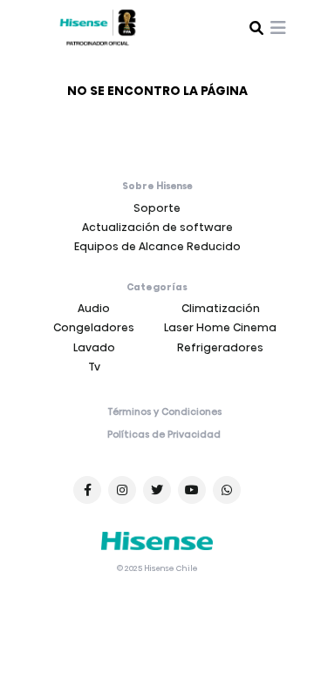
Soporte (157, 208)
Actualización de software (157, 227)
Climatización (220, 308)
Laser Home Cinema (220, 327)
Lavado (94, 347)
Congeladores (93, 327)
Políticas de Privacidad (164, 435)
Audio (94, 308)
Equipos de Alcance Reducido (157, 246)
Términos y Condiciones (164, 412)
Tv (94, 366)
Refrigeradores (220, 347)
